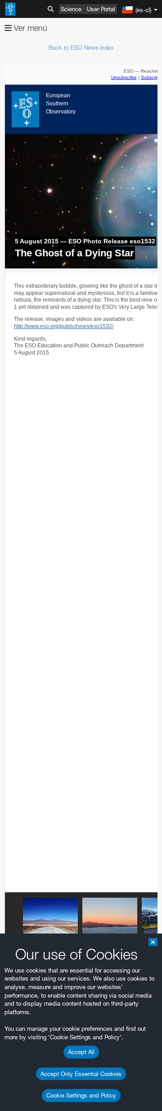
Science (71, 9)
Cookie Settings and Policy (81, 1095)
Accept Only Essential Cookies (81, 1073)
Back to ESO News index (81, 47)
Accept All (81, 1051)
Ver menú (29, 28)
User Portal (101, 9)
